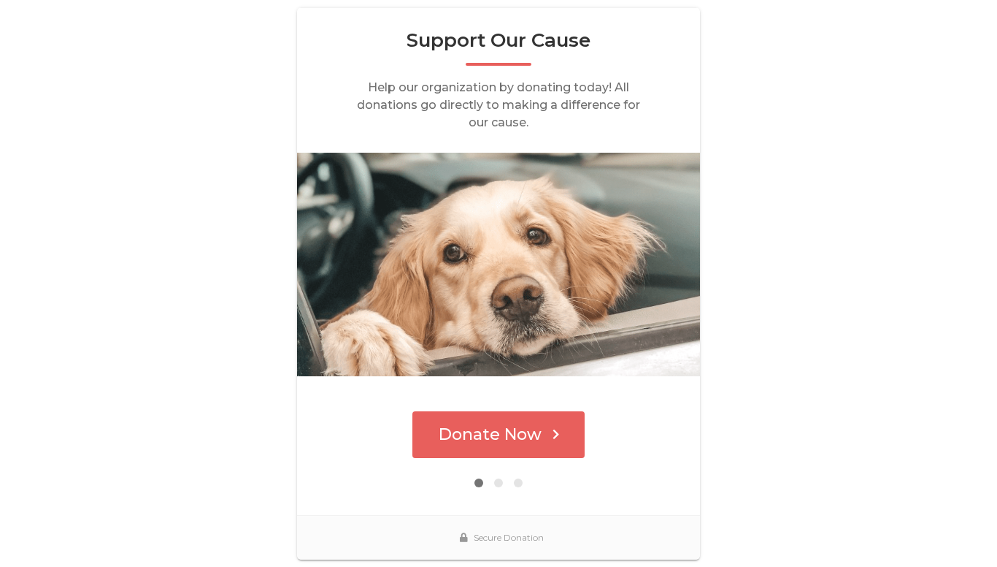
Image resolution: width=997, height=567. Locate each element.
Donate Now (490, 434)
